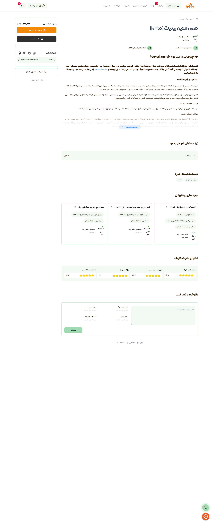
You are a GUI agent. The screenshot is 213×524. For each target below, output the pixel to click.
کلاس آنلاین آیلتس (101, 69)
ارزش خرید (124, 316)
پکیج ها (160, 5)
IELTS (179, 179)
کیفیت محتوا (123, 307)
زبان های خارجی (191, 179)
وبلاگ (152, 5)
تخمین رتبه (107, 5)
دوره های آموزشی (185, 19)
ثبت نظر (73, 330)
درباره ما (117, 5)
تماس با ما (126, 5)
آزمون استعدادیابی (140, 5)
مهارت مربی (92, 307)
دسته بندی (172, 5)
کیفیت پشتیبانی (90, 316)
